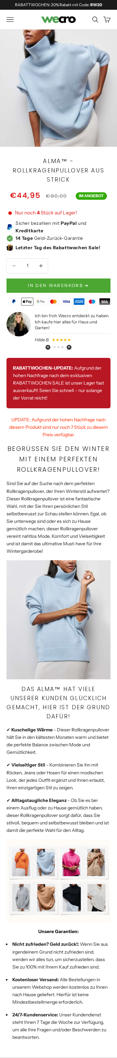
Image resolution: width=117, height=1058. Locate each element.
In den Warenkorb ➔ (58, 285)
